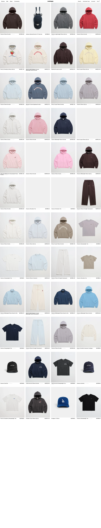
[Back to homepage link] (50, 1)
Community (16, 1)
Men (7, 1)
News (11, 1)
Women (3, 1)
